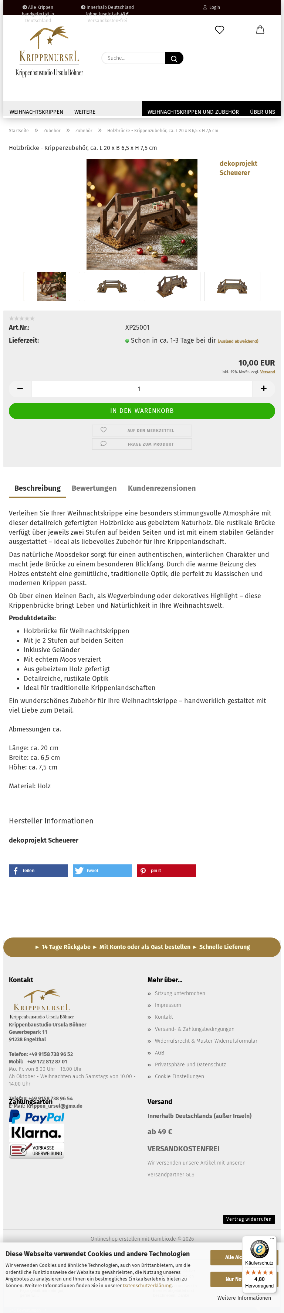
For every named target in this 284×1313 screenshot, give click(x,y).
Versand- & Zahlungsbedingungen (194, 1029)
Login (213, 7)
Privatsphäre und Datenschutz (190, 1065)
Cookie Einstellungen (179, 1076)
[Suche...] (174, 58)
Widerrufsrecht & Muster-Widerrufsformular (206, 1041)
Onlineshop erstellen (115, 1239)
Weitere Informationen (244, 1298)
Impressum (168, 1005)
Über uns (262, 112)
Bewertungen (94, 488)
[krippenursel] (49, 52)
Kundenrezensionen (162, 488)
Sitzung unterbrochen (180, 993)
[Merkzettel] (219, 30)
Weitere (84, 112)
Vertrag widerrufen (249, 1219)
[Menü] (272, 1240)
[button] (260, 30)
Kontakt (164, 1017)
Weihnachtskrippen (36, 112)
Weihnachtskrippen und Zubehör (193, 112)
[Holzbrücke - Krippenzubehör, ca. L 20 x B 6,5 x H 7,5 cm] (142, 214)
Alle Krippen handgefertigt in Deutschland (38, 10)
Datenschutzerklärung (147, 1285)
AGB (159, 1053)
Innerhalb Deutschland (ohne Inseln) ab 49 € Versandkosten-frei (109, 10)
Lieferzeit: (24, 340)
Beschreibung (37, 488)
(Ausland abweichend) (238, 341)
